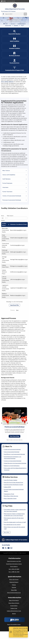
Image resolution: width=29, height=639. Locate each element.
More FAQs (6, 532)
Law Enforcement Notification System (13, 484)
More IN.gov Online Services (11, 496)
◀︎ (2, 423)
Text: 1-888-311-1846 (14, 571)
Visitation (16, 25)
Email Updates (13, 605)
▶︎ (28, 423)
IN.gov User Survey (14, 579)
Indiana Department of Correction (15, 9)
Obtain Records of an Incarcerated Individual (15, 463)
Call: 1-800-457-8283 (14, 569)
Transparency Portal (9, 494)
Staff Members (6, 179)
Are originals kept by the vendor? (12, 524)
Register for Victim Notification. (12, 465)
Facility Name (4, 224)
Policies (14, 584)
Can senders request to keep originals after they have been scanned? (15, 510)
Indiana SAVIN (7, 487)
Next (17, 310)
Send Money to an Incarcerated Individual (14, 454)
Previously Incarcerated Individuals (11, 200)
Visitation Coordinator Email (18, 224)
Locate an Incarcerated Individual (12, 449)
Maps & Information (14, 600)
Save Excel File (14, 305)
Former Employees (7, 183)
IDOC (6, 23)
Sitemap (14, 587)
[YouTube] (9, 548)
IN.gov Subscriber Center (10, 498)
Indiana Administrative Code (14, 611)
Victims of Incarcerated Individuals (11, 196)
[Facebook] (3, 548)
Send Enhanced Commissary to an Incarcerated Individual (12, 457)
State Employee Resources (14, 592)
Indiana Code (14, 608)
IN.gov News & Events (14, 603)
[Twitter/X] (6, 548)
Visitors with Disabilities (8, 175)
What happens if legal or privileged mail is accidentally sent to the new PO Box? (14, 514)
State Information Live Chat (14, 561)
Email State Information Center (14, 564)
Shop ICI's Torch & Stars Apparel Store (13, 482)
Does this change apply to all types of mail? (15, 522)
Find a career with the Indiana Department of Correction (15, 468)
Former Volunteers (7, 191)
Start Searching (14, 436)
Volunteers (5, 187)
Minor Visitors (6, 170)
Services (13, 23)
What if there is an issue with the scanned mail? (14, 527)
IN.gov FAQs (14, 590)
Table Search (10, 215)
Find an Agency (14, 566)
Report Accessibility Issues (14, 624)
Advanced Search (14, 582)
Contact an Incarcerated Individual (12, 461)
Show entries (3, 218)
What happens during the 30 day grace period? (14, 518)
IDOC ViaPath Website (7, 81)
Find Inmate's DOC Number (8, 11)
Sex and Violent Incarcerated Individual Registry (13, 490)
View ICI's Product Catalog (10, 480)
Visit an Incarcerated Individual (11, 452)
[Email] (11, 548)
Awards (14, 613)
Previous (12, 310)
